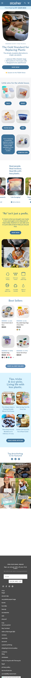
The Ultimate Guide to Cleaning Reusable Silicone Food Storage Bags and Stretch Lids (8, 409)
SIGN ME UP (16, 581)
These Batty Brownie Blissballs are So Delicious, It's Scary (8, 431)
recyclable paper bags (9, 599)
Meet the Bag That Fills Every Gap (22, 408)
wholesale (5, 657)
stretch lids (5, 596)
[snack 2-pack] (8, 500)
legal (3, 664)
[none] (17, 329)
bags (3, 593)
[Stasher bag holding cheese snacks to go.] (8, 470)
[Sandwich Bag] (8, 341)
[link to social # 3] (19, 459)
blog (3, 654)
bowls (3, 602)
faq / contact (6, 628)
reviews (4, 635)
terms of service (7, 670)
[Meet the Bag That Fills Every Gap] (22, 398)
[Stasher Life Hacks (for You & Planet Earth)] (22, 420)
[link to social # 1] (12, 459)
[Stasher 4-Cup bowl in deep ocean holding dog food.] (23, 470)
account (4, 641)
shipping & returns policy (9, 648)
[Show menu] (2, 3)
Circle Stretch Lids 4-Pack (7, 324)
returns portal (6, 625)
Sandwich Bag (5, 353)
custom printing (7, 645)
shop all (4, 619)
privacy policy (6, 667)
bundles (4, 606)
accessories (5, 612)
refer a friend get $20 (8, 631)
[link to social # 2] (15, 459)
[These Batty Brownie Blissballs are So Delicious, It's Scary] (8, 420)
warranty (4, 638)
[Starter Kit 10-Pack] (23, 341)
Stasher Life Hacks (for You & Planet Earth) (22, 430)
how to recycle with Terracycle (11, 660)
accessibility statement (9, 674)
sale (3, 616)
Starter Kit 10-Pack (22, 353)
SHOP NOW (22, 8)
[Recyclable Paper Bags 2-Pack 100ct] (23, 311)
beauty (4, 609)
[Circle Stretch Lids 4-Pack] (8, 311)
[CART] (28, 3)
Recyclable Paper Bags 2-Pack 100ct (23, 324)
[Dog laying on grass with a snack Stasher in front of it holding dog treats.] (23, 485)
